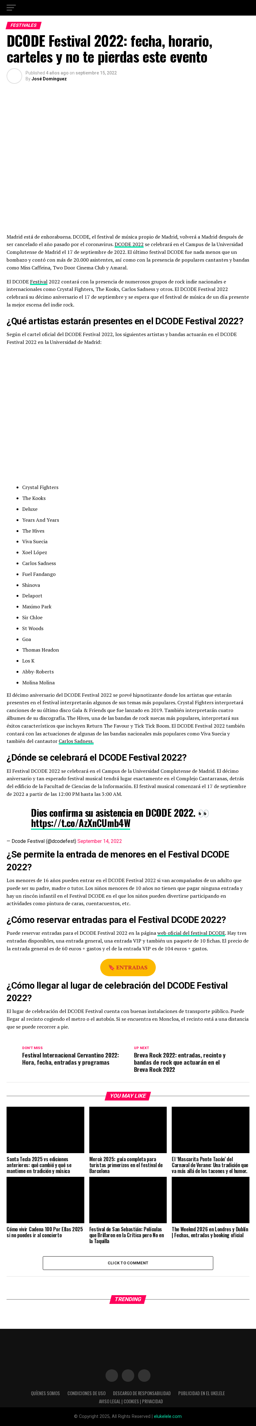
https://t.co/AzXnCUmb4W (80, 823)
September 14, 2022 (99, 841)
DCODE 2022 (129, 244)
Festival (38, 281)
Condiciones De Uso (86, 1393)
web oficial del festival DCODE (191, 932)
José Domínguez (49, 78)
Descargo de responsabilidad (142, 1393)
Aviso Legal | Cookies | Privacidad (131, 1401)
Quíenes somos (45, 1393)
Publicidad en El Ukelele (201, 1393)
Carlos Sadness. (76, 741)
